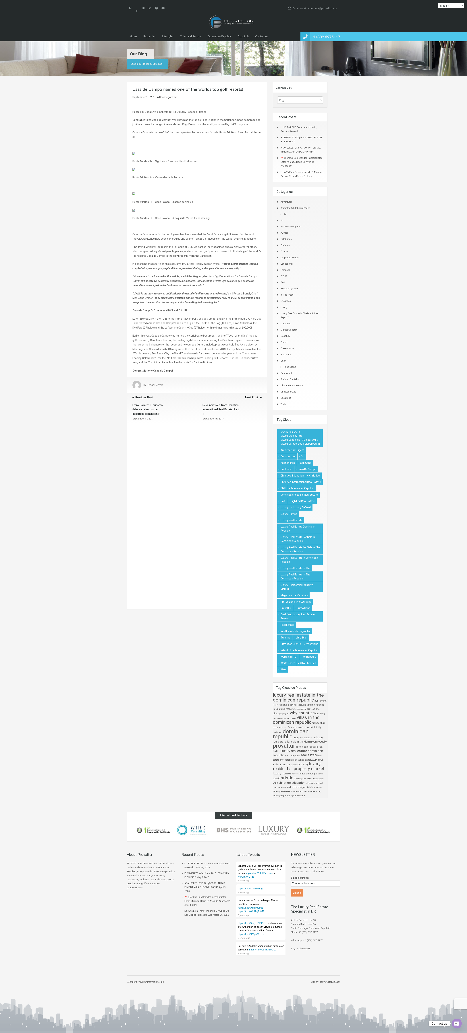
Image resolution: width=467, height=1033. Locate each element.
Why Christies (308, 663)
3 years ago (244, 880)
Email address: (300, 877)
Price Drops (290, 367)
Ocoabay (285, 336)
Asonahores (288, 462)
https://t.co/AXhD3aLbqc (259, 873)
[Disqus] (197, 468)
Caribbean (286, 469)
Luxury (284, 307)
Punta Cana (303, 608)
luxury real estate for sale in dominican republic (298, 539)
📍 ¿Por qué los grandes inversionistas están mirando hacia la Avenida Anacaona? (302, 162)
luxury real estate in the (295, 568)
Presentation (287, 348)
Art (285, 214)
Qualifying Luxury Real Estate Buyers (298, 616)
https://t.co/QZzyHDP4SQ (251, 923)
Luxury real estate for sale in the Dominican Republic (300, 549)
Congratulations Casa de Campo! (152, 370)
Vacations (286, 398)
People (284, 342)
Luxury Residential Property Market (297, 586)
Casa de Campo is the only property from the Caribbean (179, 255)
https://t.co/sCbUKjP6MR (251, 911)
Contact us (261, 36)
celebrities (286, 239)
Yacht (283, 404)
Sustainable (287, 373)
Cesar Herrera (155, 385)
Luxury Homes (289, 513)
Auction (285, 232)
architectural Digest (292, 450)
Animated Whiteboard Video (295, 208)
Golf (283, 282)
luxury (284, 507)
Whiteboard (309, 656)
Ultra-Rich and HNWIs (292, 385)
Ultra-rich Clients (291, 644)
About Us (243, 36)
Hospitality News (289, 288)
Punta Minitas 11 (229, 132)
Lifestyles (168, 36)
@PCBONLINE (246, 876)
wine (283, 669)
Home (133, 36)
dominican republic (302, 488)
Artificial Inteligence (291, 226)
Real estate (287, 624)
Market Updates (289, 329)
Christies (285, 245)
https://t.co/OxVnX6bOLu (262, 949)
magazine (286, 595)
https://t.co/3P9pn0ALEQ (251, 934)
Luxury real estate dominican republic (298, 528)
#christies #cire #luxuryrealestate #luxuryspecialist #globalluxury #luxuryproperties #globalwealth (300, 437)
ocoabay (302, 595)
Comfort (285, 251)
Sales (284, 360)
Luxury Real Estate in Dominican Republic (299, 559)
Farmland (285, 270)
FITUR (284, 276)
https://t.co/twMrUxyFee (250, 907)
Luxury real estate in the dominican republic (295, 576)
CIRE (283, 488)
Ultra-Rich (301, 637)
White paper (288, 663)
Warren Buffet (289, 656)
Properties (149, 36)
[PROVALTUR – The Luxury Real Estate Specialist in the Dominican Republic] (230, 22)
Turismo (285, 637)
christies (314, 475)
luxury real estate (291, 520)
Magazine (286, 323)
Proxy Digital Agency (329, 982)
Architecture (288, 456)
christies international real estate (301, 482)
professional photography (296, 601)
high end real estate (303, 501)
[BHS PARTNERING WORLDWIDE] (193, 830)
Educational (287, 263)
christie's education (292, 475)
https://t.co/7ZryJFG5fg (250, 888)
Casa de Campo (141, 132)
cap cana (305, 462)
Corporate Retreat (290, 257)
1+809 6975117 (326, 37)
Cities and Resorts (191, 36)
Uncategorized (168, 97)
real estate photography (295, 631)
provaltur (286, 608)
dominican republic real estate (299, 494)
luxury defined (302, 507)
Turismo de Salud (290, 379)
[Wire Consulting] (153, 830)
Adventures (286, 201)
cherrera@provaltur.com (323, 8)
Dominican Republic (219, 36)
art (302, 456)
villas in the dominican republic (299, 650)
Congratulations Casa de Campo (151, 119)
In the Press (287, 294)
